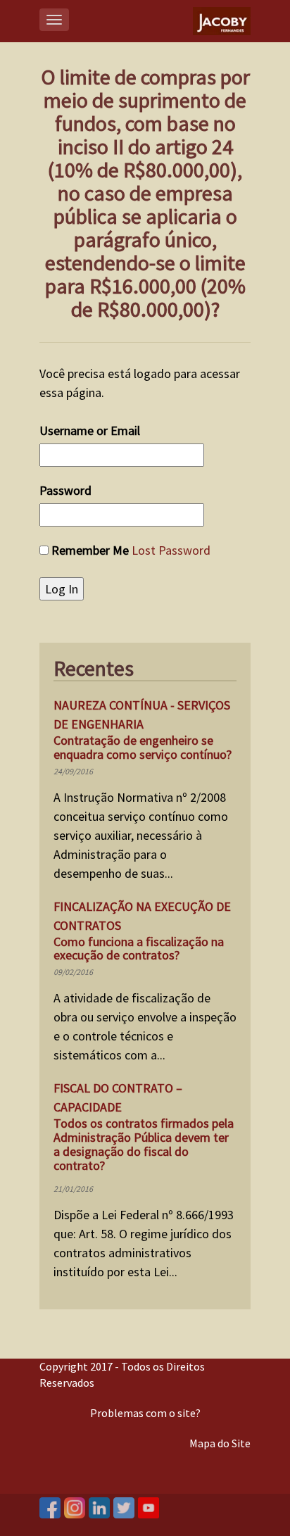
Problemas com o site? (145, 1413)
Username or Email (89, 430)
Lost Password (171, 550)
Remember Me (90, 550)
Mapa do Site (220, 1443)
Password (65, 490)
